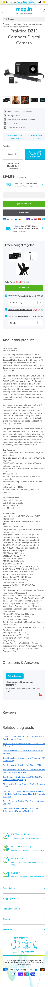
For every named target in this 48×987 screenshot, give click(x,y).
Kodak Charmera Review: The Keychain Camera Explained (24, 802)
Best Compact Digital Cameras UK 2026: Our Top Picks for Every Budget (22, 778)
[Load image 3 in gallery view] (25, 100)
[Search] (5, 19)
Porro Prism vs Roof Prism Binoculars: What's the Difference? (24, 745)
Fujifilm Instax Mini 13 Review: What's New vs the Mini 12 (23, 752)
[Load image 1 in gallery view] (6, 100)
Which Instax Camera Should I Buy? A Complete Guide (24, 785)
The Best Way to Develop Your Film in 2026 (22, 765)
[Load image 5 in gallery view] (43, 100)
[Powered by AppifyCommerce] (40, 694)
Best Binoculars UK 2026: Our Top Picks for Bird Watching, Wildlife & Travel (24, 771)
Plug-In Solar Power (25, 2)
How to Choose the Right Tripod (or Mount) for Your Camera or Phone (23, 737)
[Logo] (24, 10)
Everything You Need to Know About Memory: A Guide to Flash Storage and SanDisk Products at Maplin (24, 794)
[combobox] (24, 19)
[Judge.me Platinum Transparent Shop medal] (15, 944)
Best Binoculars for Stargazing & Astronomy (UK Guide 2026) (24, 759)
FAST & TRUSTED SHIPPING (15, 137)
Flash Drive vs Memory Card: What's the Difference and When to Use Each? (20, 810)
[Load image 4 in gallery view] (34, 100)
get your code (33, 186)
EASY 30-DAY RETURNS (36, 137)
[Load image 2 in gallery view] (16, 100)
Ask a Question (15, 676)
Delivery (16, 226)
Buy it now (24, 212)
